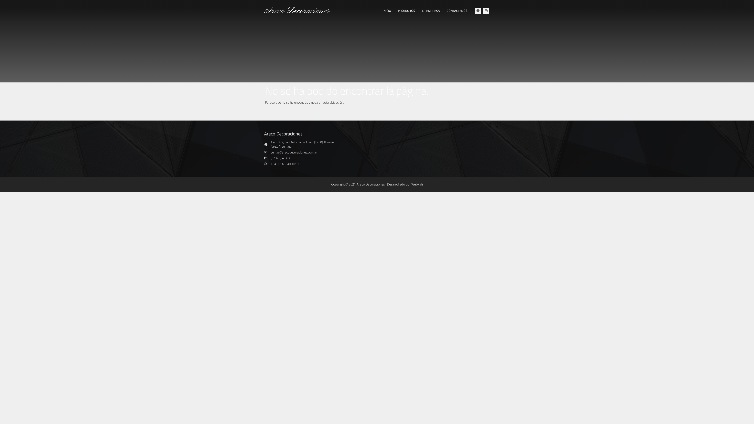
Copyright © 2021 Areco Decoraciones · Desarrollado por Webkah (377, 184)
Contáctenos (457, 10)
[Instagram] (486, 11)
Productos (406, 10)
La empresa (431, 10)
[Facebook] (478, 11)
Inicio (387, 10)
